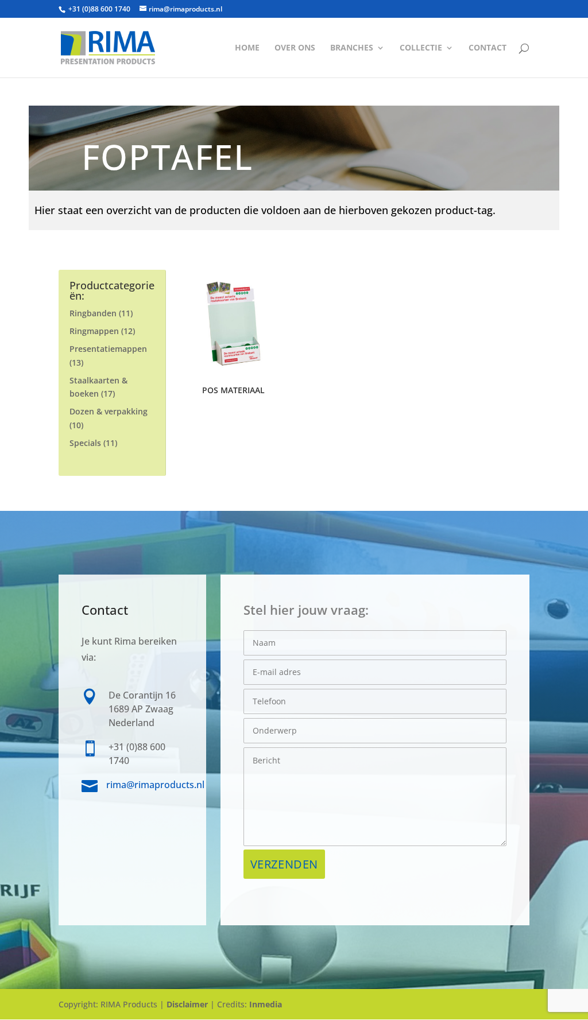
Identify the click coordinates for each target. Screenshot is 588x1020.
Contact (487, 48)
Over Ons (294, 48)
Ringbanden (93, 313)
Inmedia (265, 1004)
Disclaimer (187, 1004)
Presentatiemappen (108, 348)
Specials (85, 442)
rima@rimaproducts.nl (155, 784)
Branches (351, 48)
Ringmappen (94, 330)
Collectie (421, 48)
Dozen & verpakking (108, 411)
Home (247, 48)
